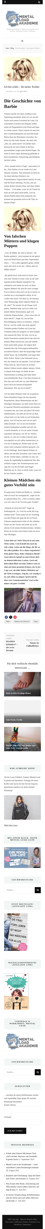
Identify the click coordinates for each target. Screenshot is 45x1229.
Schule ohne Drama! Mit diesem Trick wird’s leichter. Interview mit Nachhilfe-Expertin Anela (21, 1156)
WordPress (18, 1225)
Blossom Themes (22, 1222)
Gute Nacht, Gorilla (14, 720)
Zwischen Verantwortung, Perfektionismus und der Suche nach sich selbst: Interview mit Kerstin (23, 1198)
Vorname (7, 1117)
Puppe (36, 621)
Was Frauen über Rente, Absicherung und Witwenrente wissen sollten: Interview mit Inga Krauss (22, 1187)
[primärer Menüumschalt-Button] (22, 41)
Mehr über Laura (11, 825)
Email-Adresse (10, 1105)
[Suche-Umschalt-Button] (39, 2)
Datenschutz (27, 1225)
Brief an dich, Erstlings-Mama (18, 693)
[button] (6, 617)
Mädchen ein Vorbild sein (22, 621)
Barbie (8, 621)
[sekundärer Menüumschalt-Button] (5, 2)
